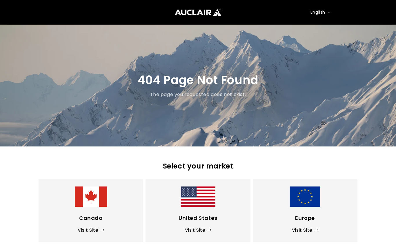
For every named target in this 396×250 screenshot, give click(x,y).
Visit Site (88, 230)
